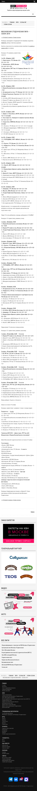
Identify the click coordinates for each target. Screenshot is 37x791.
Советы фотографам (7, 761)
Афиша (3, 718)
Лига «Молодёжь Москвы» (8, 650)
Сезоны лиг (23, 22)
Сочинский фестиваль (7, 713)
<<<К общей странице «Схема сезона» (11, 37)
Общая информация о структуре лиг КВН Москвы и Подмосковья (18, 645)
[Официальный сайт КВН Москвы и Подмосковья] (18, 7)
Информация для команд (8, 760)
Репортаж (21, 334)
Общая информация (7, 694)
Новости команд (6, 746)
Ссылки (4, 752)
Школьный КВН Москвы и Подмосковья (12, 664)
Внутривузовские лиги (7, 662)
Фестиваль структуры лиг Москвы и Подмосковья (14, 714)
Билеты (4, 723)
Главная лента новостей (8, 728)
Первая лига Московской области (10, 660)
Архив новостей (6, 690)
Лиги (17, 22)
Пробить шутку (5, 753)
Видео (3, 741)
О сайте (4, 685)
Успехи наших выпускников (8, 734)
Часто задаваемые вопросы (8, 688)
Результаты (5, 724)
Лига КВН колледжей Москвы (9, 655)
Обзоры (4, 732)
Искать (34, 1)
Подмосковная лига (7, 657)
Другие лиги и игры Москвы (9, 704)
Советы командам (6, 759)
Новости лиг (5, 745)
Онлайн (12, 411)
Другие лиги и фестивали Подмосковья (11, 706)
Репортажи (4, 729)
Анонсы (4, 720)
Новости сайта (5, 748)
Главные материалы (7, 689)
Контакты (4, 686)
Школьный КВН (6, 707)
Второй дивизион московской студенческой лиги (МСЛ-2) (16, 652)
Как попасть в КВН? (6, 757)
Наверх (32, 512)
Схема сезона (8, 24)
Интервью (4, 731)
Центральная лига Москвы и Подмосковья (13, 647)
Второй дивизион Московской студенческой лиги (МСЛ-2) (16, 699)
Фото (3, 739)
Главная (12, 22)
